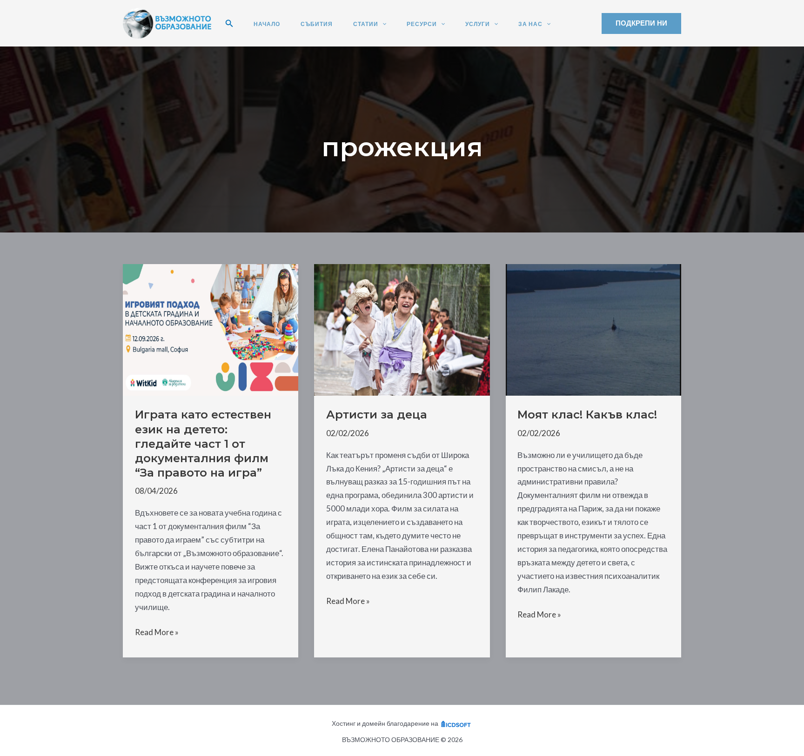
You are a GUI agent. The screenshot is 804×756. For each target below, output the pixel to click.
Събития (317, 24)
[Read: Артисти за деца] (401, 329)
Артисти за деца (376, 414)
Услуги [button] (477, 24)
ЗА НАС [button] (530, 24)
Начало (267, 24)
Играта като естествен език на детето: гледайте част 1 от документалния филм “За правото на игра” (203, 443)
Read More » (157, 633)
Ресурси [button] (422, 24)
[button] (229, 23)
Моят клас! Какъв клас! (587, 414)
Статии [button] (365, 24)
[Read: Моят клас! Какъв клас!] (593, 329)
